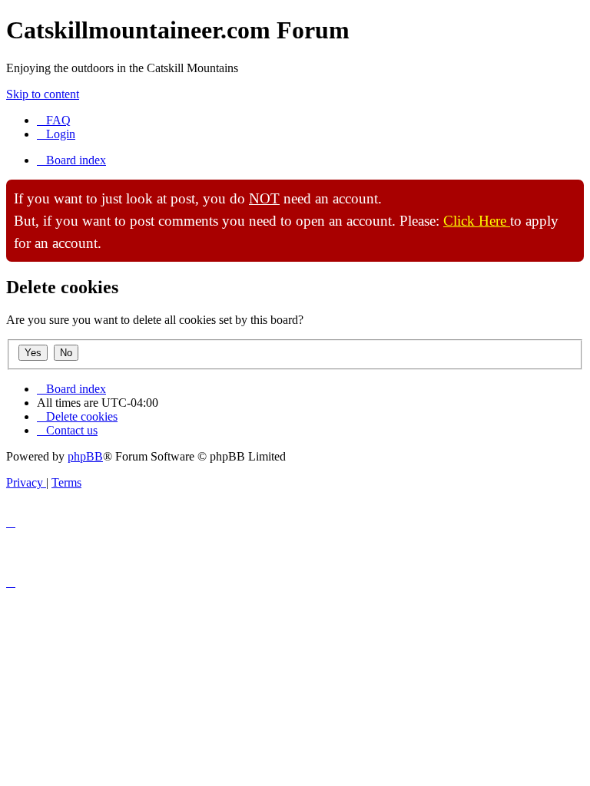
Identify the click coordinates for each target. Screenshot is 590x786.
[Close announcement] (571, 191)
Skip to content (42, 94)
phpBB (85, 456)
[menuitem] (54, 120)
